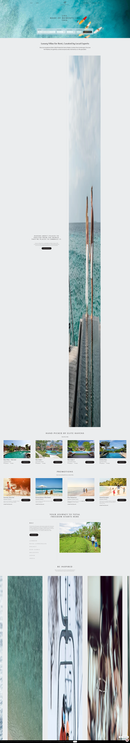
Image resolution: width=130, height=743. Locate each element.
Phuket (33, 546)
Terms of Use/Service (69, 741)
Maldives (34, 552)
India (32, 558)
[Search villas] (99, 3)
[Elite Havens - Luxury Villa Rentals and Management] (65, 4)
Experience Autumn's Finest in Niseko (15, 492)
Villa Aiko (6, 460)
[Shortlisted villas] (101, 3)
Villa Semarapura (105, 460)
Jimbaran (5, 461)
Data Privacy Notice (61, 741)
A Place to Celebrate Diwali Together (79, 492)
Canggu (69, 461)
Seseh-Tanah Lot (102, 461)
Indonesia (9, 461)
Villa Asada (39, 460)
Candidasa (37, 461)
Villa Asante (71, 460)
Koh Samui (34, 549)
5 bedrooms (103, 463)
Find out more (26, 494)
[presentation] (2, 449)
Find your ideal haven (46, 248)
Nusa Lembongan (38, 544)
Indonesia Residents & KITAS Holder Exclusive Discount (110, 498)
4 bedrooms (7, 463)
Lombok (33, 541)
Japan (32, 555)
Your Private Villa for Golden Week (46, 492)
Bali (7, 461)
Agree (75, 741)
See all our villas (65, 436)
